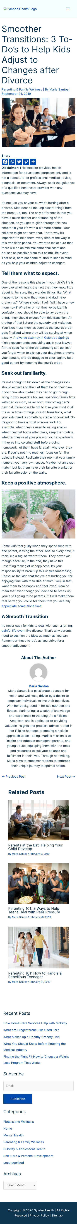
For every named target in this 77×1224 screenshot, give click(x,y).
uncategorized (13, 1162)
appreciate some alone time (22, 606)
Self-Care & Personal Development (28, 1156)
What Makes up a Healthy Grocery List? (31, 1037)
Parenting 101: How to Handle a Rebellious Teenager (35, 975)
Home (7, 1128)
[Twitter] (19, 162)
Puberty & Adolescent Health (24, 1149)
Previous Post (13, 776)
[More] (33, 162)
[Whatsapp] (12, 162)
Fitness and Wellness (18, 1121)
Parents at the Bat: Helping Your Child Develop (35, 847)
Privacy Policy (39, 1215)
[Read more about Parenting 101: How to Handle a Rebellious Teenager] (38, 947)
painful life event (13, 630)
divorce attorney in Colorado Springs (42, 337)
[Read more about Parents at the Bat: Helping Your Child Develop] (38, 820)
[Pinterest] (26, 162)
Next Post (66, 776)
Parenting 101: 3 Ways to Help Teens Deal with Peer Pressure (34, 910)
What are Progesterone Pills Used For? (31, 1030)
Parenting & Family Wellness (22, 89)
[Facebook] (5, 162)
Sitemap (57, 1215)
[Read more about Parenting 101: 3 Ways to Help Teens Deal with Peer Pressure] (38, 883)
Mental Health (13, 1135)
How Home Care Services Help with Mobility (35, 1023)
